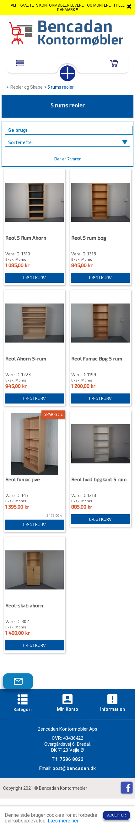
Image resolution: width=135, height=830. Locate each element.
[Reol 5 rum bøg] (100, 202)
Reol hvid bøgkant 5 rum (99, 479)
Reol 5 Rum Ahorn (25, 237)
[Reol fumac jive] (34, 444)
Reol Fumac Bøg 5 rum (96, 358)
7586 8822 (72, 759)
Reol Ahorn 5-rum (25, 358)
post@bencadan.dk (74, 768)
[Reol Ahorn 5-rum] (34, 323)
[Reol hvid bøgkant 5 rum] (100, 444)
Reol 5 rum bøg (88, 237)
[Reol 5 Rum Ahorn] (34, 202)
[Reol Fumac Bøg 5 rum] (100, 323)
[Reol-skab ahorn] (34, 570)
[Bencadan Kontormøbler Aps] (67, 33)
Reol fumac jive (22, 479)
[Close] (129, 6)
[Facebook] (126, 788)
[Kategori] (22, 700)
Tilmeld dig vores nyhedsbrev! (23, 684)
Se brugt (17, 130)
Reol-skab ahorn (24, 605)
